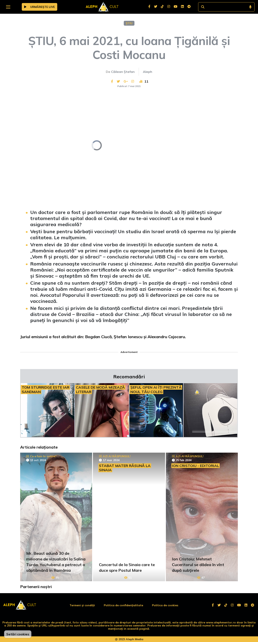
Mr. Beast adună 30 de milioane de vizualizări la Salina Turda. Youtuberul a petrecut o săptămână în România (55, 562)
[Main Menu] (8, 7)
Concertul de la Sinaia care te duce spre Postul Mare (127, 567)
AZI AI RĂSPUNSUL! (117, 456)
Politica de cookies (165, 605)
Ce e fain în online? (43, 456)
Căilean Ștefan (123, 71)
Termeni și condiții (82, 605)
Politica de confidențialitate (123, 605)
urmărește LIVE (42, 7)
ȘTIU (129, 23)
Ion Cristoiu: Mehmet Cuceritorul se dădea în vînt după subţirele (198, 564)
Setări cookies (17, 634)
